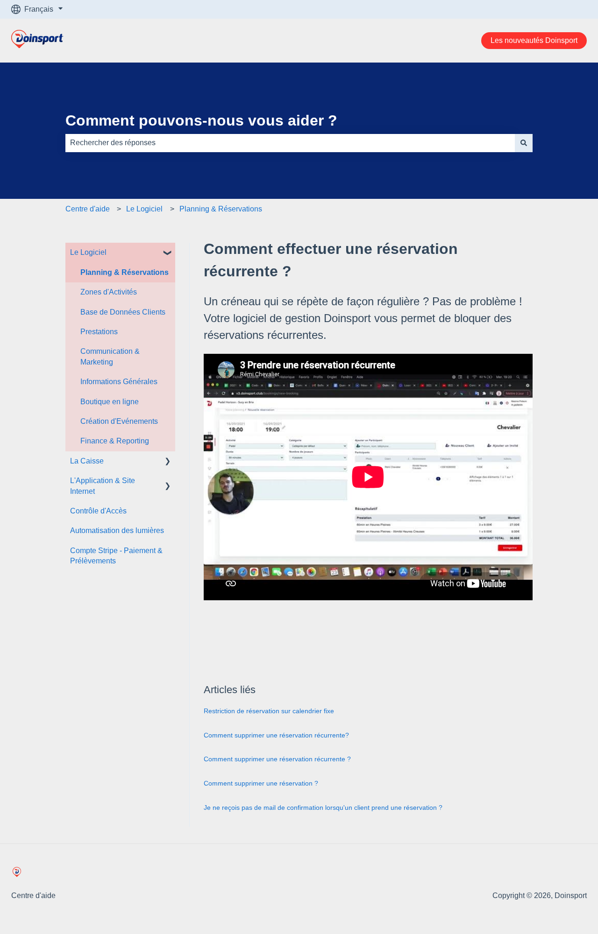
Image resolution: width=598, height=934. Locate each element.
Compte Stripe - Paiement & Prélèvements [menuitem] (116, 556)
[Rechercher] (524, 143)
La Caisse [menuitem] (87, 461)
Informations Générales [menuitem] (118, 382)
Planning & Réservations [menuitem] (124, 272)
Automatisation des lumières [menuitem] (117, 530)
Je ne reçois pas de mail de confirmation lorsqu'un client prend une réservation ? (323, 807)
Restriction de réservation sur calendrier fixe (269, 711)
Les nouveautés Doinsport (534, 40)
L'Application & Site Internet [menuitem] (102, 486)
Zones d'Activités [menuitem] (108, 292)
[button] (167, 253)
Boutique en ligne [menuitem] (109, 402)
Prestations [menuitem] (99, 332)
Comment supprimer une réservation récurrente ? (277, 759)
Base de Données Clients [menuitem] (122, 312)
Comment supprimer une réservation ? (261, 783)
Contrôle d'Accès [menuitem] (98, 511)
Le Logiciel (144, 209)
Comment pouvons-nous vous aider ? (201, 120)
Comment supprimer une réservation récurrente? (276, 735)
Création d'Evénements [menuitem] (119, 421)
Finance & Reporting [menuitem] (114, 441)
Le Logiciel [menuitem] (88, 252)
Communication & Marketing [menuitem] (110, 356)
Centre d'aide (87, 209)
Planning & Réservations (220, 209)
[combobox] (290, 143)
